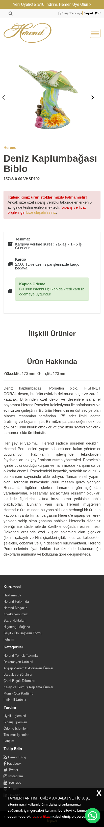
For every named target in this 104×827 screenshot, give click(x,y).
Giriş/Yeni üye (71, 13)
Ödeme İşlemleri (16, 728)
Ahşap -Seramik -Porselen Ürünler (28, 668)
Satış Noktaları (14, 620)
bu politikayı (42, 816)
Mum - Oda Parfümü (18, 693)
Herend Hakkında (16, 601)
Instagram (15, 776)
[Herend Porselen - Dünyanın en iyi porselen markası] (27, 33)
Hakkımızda (12, 595)
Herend (10, 147)
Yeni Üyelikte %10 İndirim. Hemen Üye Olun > (52, 4)
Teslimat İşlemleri (16, 735)
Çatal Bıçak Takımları (19, 681)
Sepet (92, 13)
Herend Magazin (15, 608)
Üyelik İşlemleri (15, 716)
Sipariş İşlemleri (15, 722)
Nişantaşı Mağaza (17, 627)
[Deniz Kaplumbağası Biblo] (48, 97)
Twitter (13, 770)
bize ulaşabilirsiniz (41, 212)
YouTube (14, 782)
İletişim (9, 639)
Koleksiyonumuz (16, 614)
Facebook (13, 763)
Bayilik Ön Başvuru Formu (23, 633)
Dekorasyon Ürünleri (18, 662)
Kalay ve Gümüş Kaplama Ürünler (28, 687)
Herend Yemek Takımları (22, 655)
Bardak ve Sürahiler (18, 674)
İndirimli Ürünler (15, 700)
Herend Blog (16, 757)
